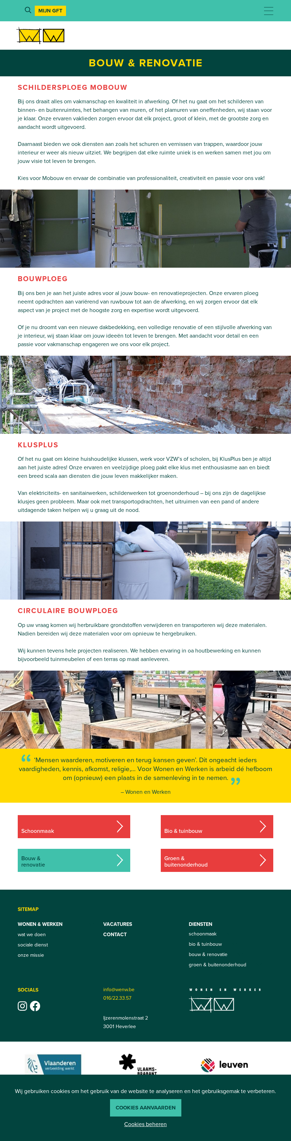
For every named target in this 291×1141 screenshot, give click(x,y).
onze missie (31, 955)
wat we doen (32, 934)
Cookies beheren (145, 1124)
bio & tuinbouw (205, 944)
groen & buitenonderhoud (217, 964)
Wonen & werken (40, 924)
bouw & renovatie (208, 954)
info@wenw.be (118, 989)
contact (115, 934)
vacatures (117, 924)
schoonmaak (202, 934)
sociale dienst (33, 945)
